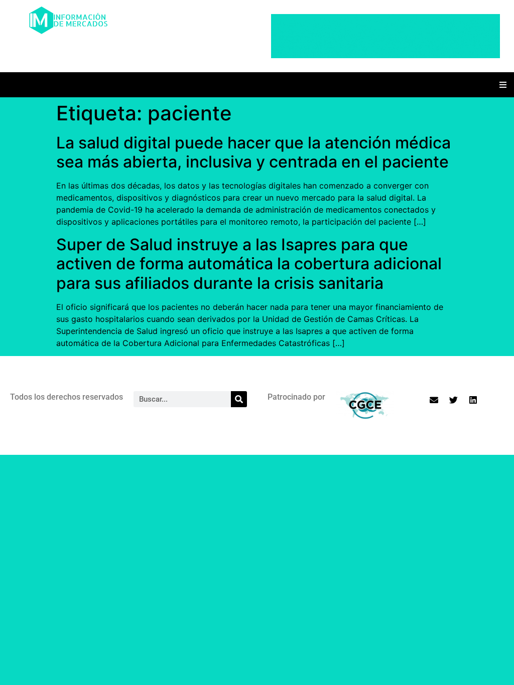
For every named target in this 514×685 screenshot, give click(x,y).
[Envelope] (433, 399)
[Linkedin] (472, 399)
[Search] (239, 399)
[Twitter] (453, 399)
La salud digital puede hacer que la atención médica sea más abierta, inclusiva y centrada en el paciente (253, 152)
